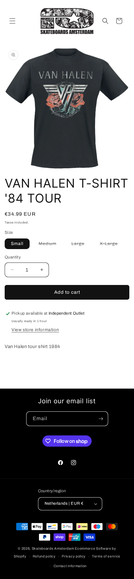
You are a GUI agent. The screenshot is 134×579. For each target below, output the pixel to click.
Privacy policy (74, 556)
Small (17, 243)
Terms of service (106, 556)
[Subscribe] (101, 418)
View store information (35, 329)
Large (81, 245)
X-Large (112, 245)
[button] (12, 21)
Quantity (13, 257)
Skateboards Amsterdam (53, 548)
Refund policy (44, 556)
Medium (51, 245)
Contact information (70, 566)
